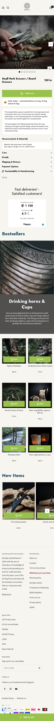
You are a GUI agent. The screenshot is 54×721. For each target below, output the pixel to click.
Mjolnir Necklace (14, 366)
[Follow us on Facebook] (5, 689)
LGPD (4, 639)
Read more (6, 594)
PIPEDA (5, 629)
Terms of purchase (37, 568)
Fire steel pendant (18, 522)
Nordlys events (36, 582)
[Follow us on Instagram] (10, 689)
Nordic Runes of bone (14, 410)
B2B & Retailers (36, 592)
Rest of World (7, 649)
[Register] (39, 668)
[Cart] (50, 7)
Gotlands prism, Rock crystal (40, 366)
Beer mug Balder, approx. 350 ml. (40, 411)
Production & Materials (39, 587)
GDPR (32, 607)
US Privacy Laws (9, 619)
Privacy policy (35, 602)
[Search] (8, 8)
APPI (4, 644)
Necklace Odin (14, 455)
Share (4, 177)
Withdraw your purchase (40, 573)
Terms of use (35, 597)
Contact (33, 563)
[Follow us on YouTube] (16, 689)
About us (33, 558)
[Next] (50, 44)
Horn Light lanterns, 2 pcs (40, 455)
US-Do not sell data (10, 624)
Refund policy (35, 577)
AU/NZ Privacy (8, 634)
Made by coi (21, 698)
